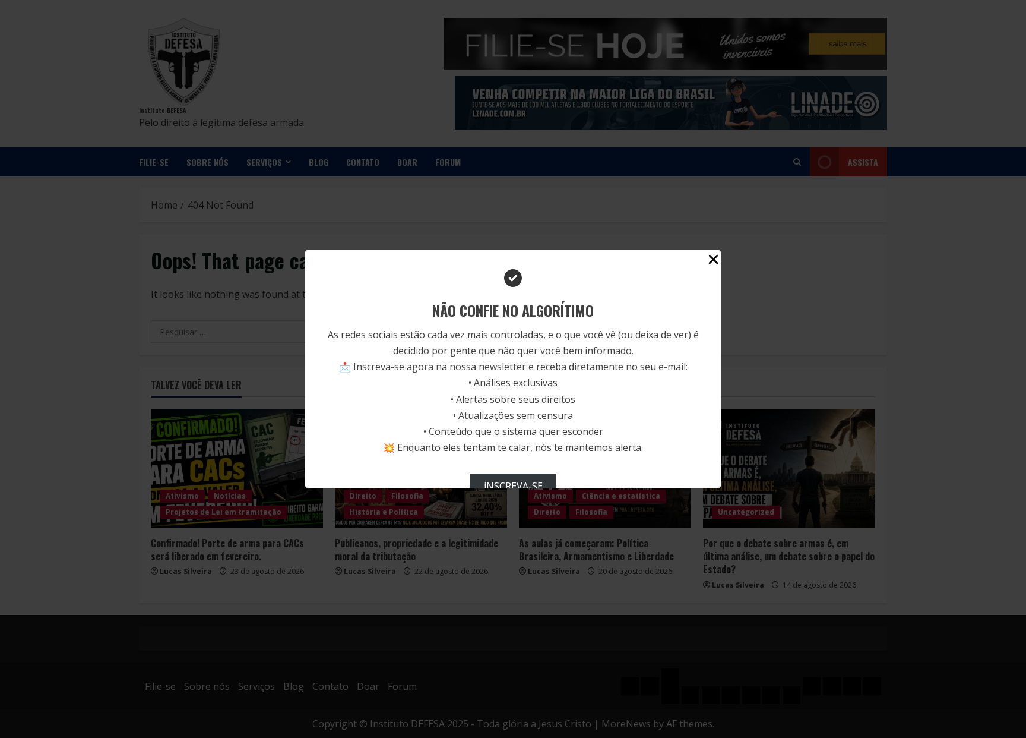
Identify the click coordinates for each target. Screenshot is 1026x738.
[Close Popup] (713, 261)
